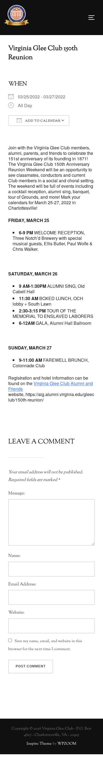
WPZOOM (66, 744)
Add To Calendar (42, 121)
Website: (16, 613)
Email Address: (22, 584)
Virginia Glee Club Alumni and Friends (50, 386)
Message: (16, 493)
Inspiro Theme (39, 744)
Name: (14, 556)
